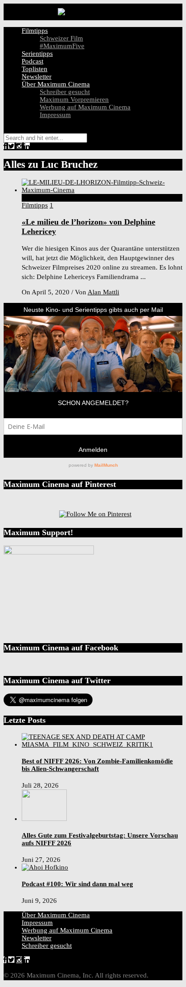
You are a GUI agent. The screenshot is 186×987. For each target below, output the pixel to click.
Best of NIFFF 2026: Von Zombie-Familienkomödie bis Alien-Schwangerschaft (97, 764)
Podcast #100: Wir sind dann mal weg (77, 884)
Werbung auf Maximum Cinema (85, 107)
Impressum (55, 114)
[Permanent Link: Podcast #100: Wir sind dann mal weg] (45, 867)
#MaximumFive (62, 46)
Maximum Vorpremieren (74, 99)
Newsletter (36, 76)
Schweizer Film (61, 38)
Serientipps (37, 53)
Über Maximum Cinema (56, 84)
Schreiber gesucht (65, 91)
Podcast (32, 61)
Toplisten (34, 68)
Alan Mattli (103, 292)
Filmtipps (35, 30)
